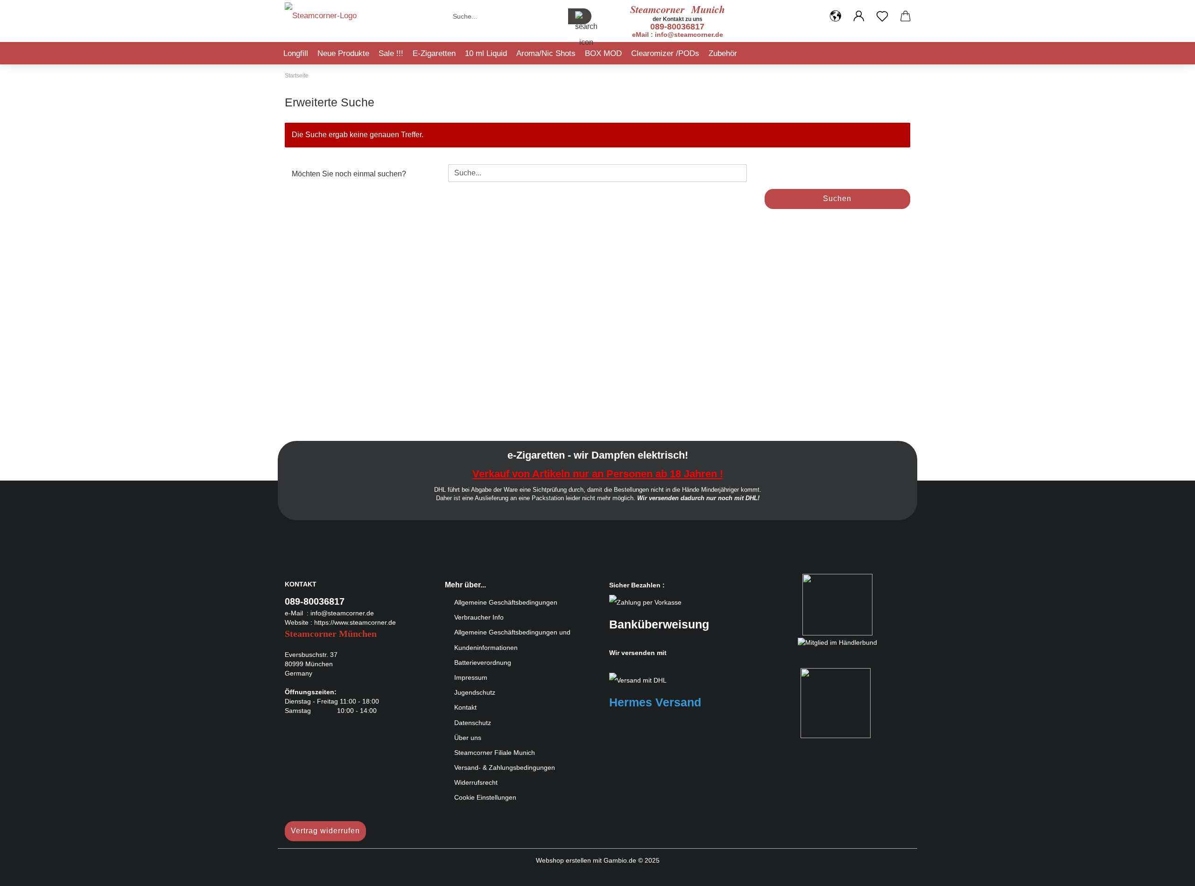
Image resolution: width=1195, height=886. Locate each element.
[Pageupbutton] (1169, 872)
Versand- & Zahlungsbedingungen (504, 767)
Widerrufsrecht (476, 782)
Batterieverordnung (482, 662)
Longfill (295, 53)
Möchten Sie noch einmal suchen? (349, 174)
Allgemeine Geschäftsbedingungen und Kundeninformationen (512, 639)
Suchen (837, 198)
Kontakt (465, 707)
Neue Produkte (343, 53)
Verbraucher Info (479, 617)
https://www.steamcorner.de (355, 622)
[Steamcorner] (321, 18)
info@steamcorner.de (342, 613)
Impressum (470, 677)
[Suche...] (579, 16)
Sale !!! (391, 53)
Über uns (467, 737)
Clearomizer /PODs (665, 53)
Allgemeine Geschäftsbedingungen (505, 602)
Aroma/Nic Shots (546, 53)
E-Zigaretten (434, 53)
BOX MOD (603, 53)
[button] (835, 16)
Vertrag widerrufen (325, 831)
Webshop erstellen (563, 860)
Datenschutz (472, 722)
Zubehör (723, 53)
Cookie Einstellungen (485, 797)
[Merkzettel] (882, 16)
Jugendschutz (474, 692)
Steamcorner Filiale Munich (494, 752)
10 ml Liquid (486, 53)
